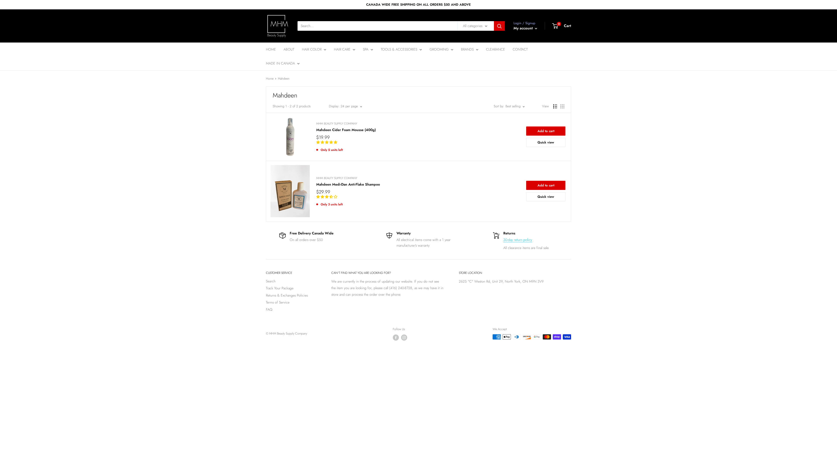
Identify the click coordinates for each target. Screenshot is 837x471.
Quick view (546, 142)
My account (524, 28)
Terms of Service (277, 302)
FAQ (269, 309)
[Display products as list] (555, 106)
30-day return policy (517, 239)
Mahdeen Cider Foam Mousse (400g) (346, 129)
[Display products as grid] (562, 106)
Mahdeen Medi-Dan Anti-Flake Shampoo (348, 184)
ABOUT (289, 49)
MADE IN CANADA (280, 63)
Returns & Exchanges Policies (287, 295)
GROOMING (439, 49)
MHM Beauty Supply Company (336, 123)
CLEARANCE (495, 49)
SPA (365, 49)
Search (271, 281)
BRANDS (467, 49)
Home (270, 78)
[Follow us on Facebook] (396, 337)
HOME (271, 49)
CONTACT (520, 49)
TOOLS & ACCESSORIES (399, 49)
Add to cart (546, 131)
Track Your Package (279, 288)
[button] (327, 142)
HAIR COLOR (312, 49)
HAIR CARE (342, 49)
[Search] (499, 26)
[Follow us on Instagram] (404, 337)
